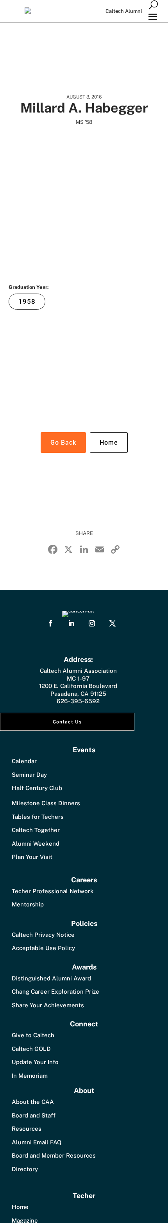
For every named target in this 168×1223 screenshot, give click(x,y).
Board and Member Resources (54, 1155)
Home (109, 442)
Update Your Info (35, 1062)
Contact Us (67, 722)
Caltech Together (36, 830)
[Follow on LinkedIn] (71, 623)
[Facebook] (53, 550)
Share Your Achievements (48, 1005)
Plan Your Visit (32, 856)
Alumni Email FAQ (36, 1142)
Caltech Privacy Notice (43, 934)
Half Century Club (37, 788)
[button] (153, 16)
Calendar (24, 761)
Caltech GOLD (31, 1048)
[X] (68, 550)
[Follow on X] (112, 623)
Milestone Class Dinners (46, 803)
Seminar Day (29, 774)
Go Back (63, 442)
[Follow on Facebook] (50, 623)
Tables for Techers (38, 816)
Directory (25, 1169)
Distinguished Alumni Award (51, 978)
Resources (26, 1128)
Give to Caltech (33, 1035)
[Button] (153, 4)
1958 (27, 301)
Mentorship (28, 904)
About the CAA (33, 1101)
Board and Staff (33, 1115)
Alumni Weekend (35, 843)
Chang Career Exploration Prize (55, 991)
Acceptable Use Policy (43, 948)
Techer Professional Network (53, 891)
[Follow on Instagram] (92, 623)
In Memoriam (30, 1075)
